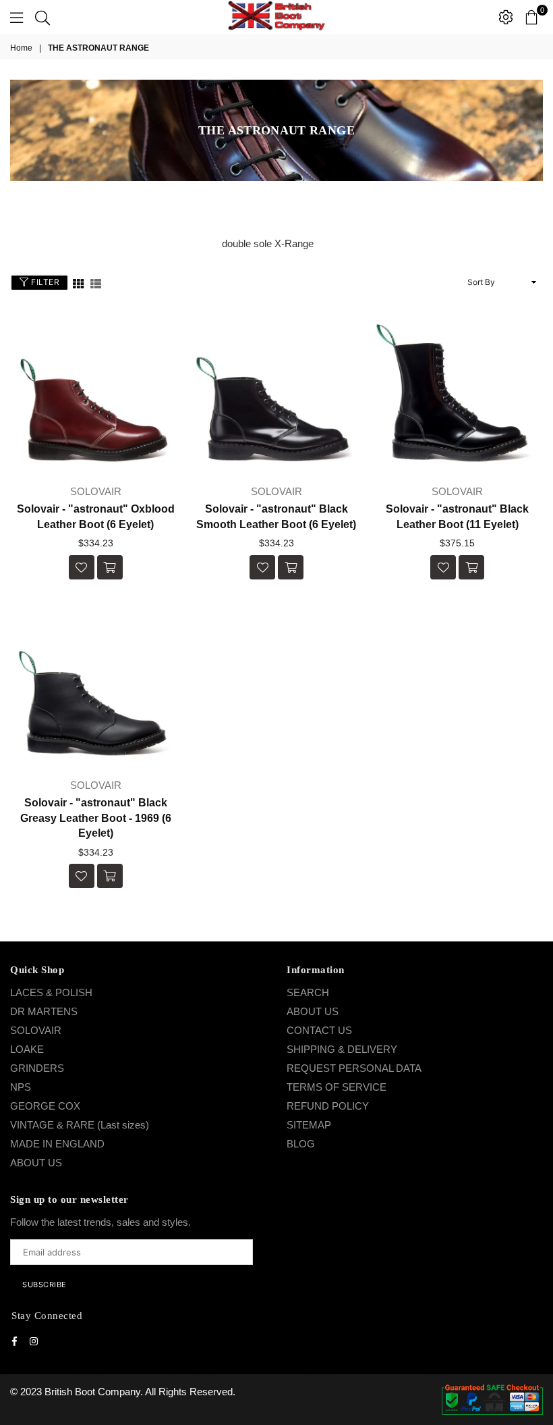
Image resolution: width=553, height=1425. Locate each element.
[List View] (95, 283)
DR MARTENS (44, 1011)
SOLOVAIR (35, 1030)
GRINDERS (37, 1068)
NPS (20, 1087)
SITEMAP (309, 1125)
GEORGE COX (45, 1106)
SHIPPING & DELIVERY (342, 1049)
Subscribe (44, 1284)
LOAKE (27, 1049)
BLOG (301, 1143)
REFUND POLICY (328, 1106)
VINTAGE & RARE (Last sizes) (79, 1125)
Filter (44, 282)
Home (21, 48)
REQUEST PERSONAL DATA (354, 1068)
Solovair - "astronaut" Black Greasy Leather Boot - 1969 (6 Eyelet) (95, 818)
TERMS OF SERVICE (336, 1087)
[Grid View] (78, 283)
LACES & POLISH (51, 992)
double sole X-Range (268, 243)
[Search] (42, 17)
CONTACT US (319, 1030)
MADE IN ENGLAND (57, 1143)
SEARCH (308, 992)
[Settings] (505, 17)
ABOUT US (36, 1162)
